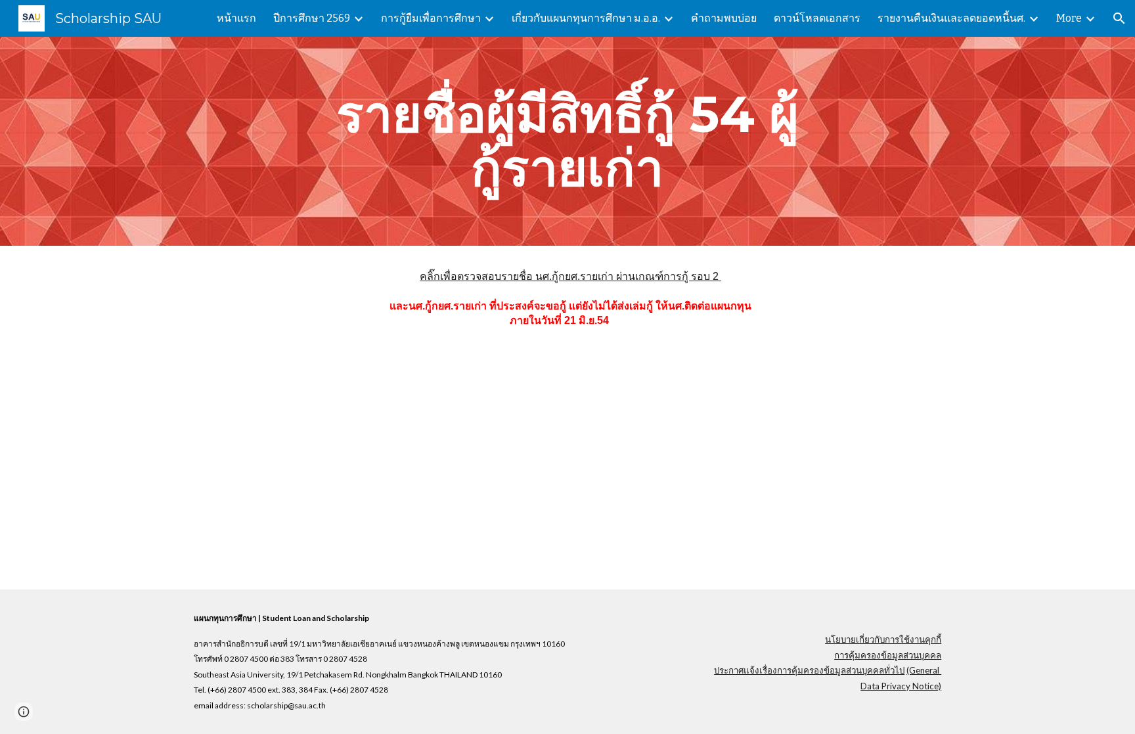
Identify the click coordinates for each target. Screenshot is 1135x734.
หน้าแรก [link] (236, 18)
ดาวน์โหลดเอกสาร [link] (817, 18)
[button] (1119, 18)
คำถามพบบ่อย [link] (724, 18)
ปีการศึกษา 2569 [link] (311, 18)
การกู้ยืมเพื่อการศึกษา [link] (431, 18)
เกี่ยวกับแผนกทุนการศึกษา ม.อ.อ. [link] (586, 18)
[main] (567, 141)
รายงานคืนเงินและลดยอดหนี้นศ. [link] (951, 18)
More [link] (1069, 18)
